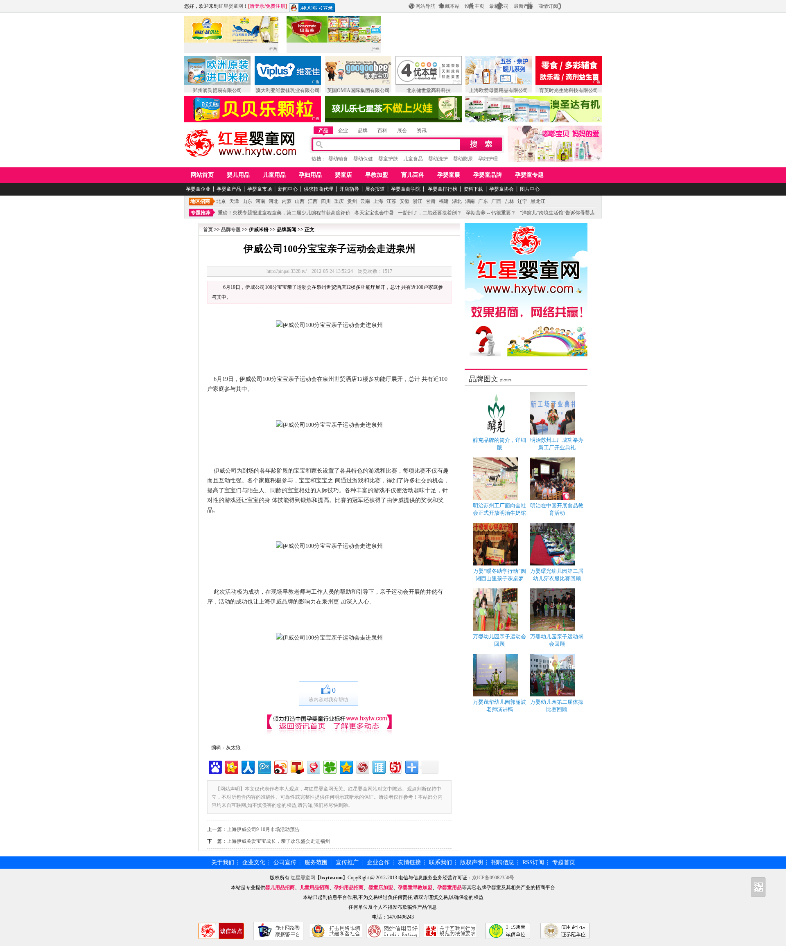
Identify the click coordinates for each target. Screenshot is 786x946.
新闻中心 (288, 189)
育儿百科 (412, 175)
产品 (323, 130)
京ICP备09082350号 (493, 878)
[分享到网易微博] (313, 766)
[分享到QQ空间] (345, 766)
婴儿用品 (238, 175)
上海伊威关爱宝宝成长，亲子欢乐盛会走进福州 (278, 841)
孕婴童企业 (198, 189)
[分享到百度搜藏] (214, 766)
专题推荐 (200, 213)
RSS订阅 (533, 862)
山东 (247, 201)
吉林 (509, 201)
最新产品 (523, 6)
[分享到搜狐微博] (296, 766)
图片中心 (530, 189)
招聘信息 (502, 862)
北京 (221, 201)
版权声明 (471, 862)
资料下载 (473, 189)
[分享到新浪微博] (280, 766)
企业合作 (378, 862)
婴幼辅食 (338, 159)
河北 (273, 201)
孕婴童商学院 (405, 189)
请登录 (257, 6)
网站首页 (202, 175)
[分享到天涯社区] (378, 766)
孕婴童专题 (529, 175)
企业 (343, 130)
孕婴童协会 (501, 189)
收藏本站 (450, 6)
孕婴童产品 (229, 189)
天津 (234, 201)
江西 (313, 201)
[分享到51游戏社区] (394, 766)
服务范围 (316, 862)
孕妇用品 (310, 175)
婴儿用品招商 (280, 887)
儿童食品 (413, 159)
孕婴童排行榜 (442, 189)
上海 (378, 201)
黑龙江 (538, 201)
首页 (208, 229)
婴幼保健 (363, 159)
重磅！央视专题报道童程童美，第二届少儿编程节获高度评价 (284, 213)
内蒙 (286, 201)
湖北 (457, 201)
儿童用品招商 (314, 887)
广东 (483, 201)
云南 (365, 201)
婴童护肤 (388, 159)
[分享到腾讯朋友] (329, 766)
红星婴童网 (231, 6)
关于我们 (222, 862)
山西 (300, 201)
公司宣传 (284, 862)
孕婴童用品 (449, 887)
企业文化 (253, 862)
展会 (402, 130)
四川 (326, 201)
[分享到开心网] (231, 766)
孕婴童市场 (259, 189)
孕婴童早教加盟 (415, 887)
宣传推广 (347, 862)
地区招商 (200, 201)
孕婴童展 (448, 175)
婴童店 (343, 175)
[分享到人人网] (247, 766)
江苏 (391, 201)
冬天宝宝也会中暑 (374, 213)
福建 (444, 201)
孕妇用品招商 (349, 887)
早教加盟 (376, 175)
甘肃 (431, 201)
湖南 (470, 201)
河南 (260, 201)
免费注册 (275, 6)
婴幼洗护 (438, 159)
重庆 (339, 201)
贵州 (352, 201)
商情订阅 (548, 6)
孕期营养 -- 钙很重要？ (491, 213)
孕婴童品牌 (487, 175)
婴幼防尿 (463, 159)
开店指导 (349, 189)
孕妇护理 (488, 159)
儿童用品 (274, 175)
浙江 (417, 201)
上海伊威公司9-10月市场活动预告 (263, 829)
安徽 (404, 201)
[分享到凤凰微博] (362, 766)
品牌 (363, 130)
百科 (382, 130)
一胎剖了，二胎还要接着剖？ (430, 213)
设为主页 (474, 6)
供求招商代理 (318, 189)
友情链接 (409, 862)
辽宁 (522, 201)
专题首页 (563, 862)
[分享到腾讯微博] (263, 766)
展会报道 (375, 189)
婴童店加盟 (380, 887)
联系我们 (440, 862)
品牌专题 (231, 229)
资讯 (422, 130)
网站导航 (425, 6)
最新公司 (499, 6)
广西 (496, 201)
